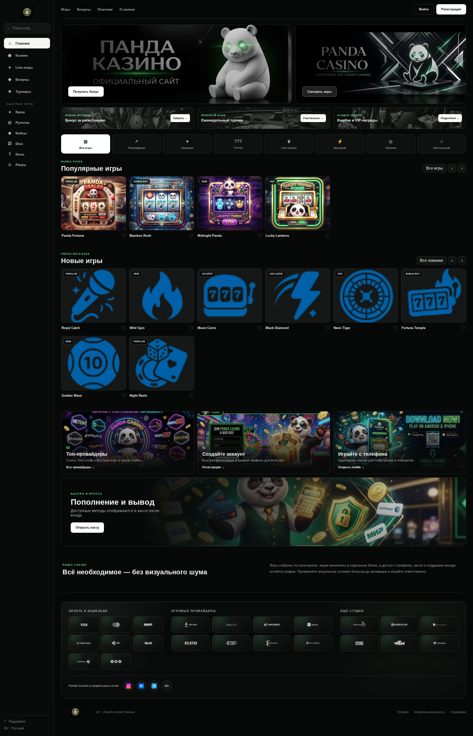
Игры (65, 9)
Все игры (434, 168)
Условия (403, 712)
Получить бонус (86, 92)
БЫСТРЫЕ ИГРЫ (20, 104)
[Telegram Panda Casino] (154, 686)
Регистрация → (213, 467)
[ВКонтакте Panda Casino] (141, 686)
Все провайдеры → (80, 467)
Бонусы (84, 9)
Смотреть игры (319, 92)
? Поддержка (14, 721)
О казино (127, 9)
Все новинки (431, 260)
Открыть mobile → (351, 467)
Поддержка (458, 712)
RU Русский (14, 728)
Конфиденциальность (429, 712)
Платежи (105, 9)
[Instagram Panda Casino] (128, 686)
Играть (94, 225)
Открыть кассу (87, 527)
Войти (424, 9)
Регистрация (451, 9)
